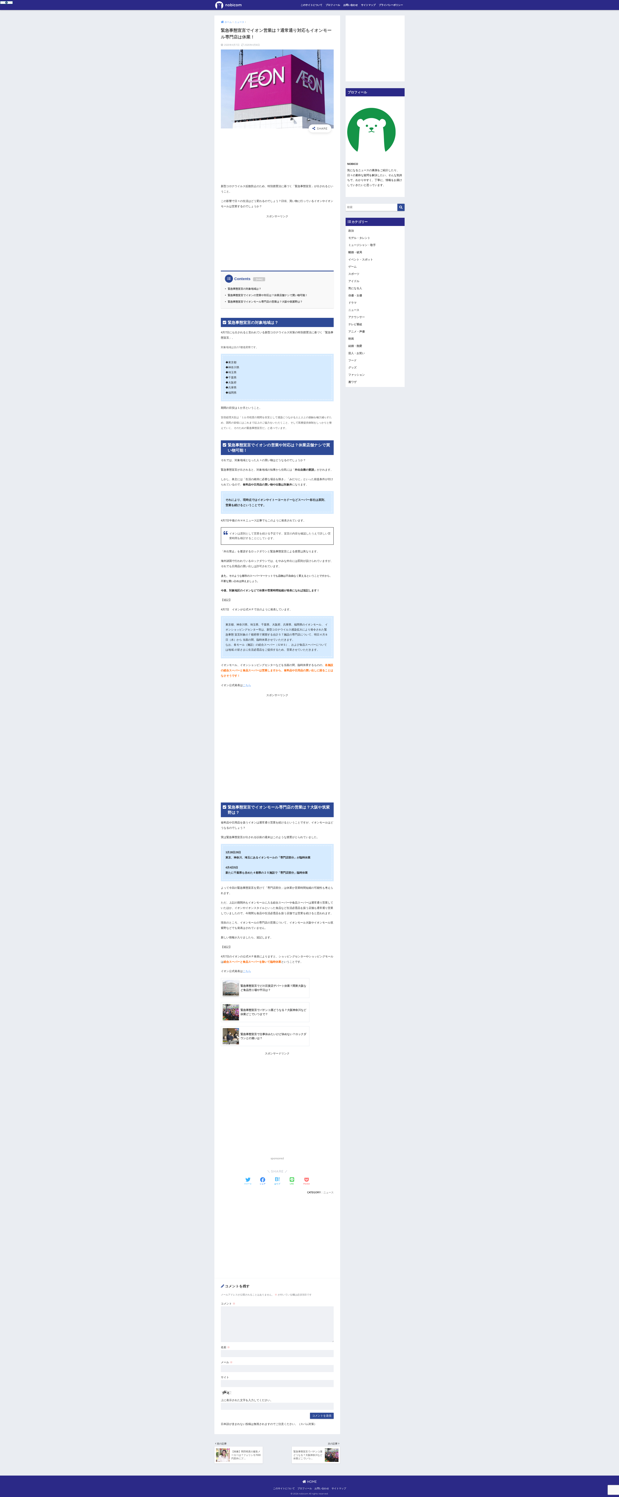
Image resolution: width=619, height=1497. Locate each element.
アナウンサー (356, 317)
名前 (225, 1347)
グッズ (352, 367)
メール (227, 1362)
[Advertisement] (277, 158)
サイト (225, 1377)
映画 (351, 338)
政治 (351, 230)
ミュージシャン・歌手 (362, 245)
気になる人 (355, 288)
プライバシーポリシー (391, 5)
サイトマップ (368, 5)
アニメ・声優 (356, 331)
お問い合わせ (350, 5)
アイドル (353, 281)
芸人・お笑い (356, 353)
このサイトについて (311, 5)
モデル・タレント (359, 238)
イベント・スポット (360, 259)
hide (259, 279)
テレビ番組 (355, 324)
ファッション (356, 374)
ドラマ (352, 302)
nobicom (233, 5)
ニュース (328, 1192)
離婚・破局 (355, 252)
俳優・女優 (355, 295)
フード (352, 360)
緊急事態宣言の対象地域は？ (244, 288)
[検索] (401, 207)
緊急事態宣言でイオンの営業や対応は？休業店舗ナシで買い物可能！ (268, 295)
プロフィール (333, 5)
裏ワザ (352, 382)
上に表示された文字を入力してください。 (247, 1400)
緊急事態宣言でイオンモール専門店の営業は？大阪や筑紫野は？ (265, 301)
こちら (247, 685)
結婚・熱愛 (355, 345)
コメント (228, 1303)
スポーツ (353, 273)
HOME (311, 1482)
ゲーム (352, 266)
